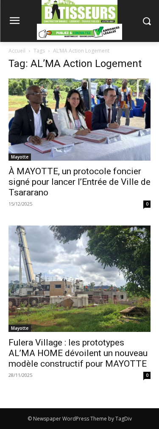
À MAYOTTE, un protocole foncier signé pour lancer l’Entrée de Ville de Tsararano (79, 182)
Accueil (16, 50)
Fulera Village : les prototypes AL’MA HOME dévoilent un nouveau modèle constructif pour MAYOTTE (78, 353)
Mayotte (19, 157)
